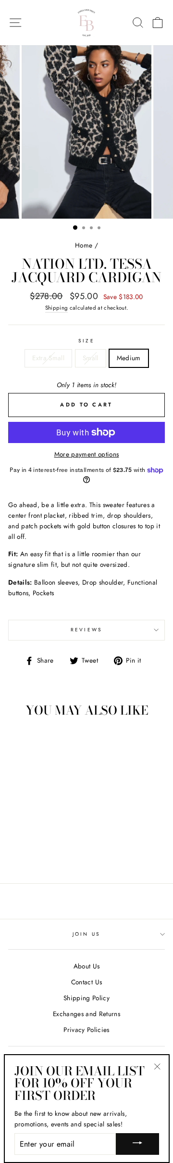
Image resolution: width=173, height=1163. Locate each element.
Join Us (86, 934)
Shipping (56, 308)
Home (83, 245)
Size (86, 340)
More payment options (86, 454)
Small (91, 358)
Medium (129, 358)
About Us (87, 966)
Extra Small (48, 358)
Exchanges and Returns (86, 1014)
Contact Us (86, 982)
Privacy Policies (86, 1029)
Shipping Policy (86, 998)
